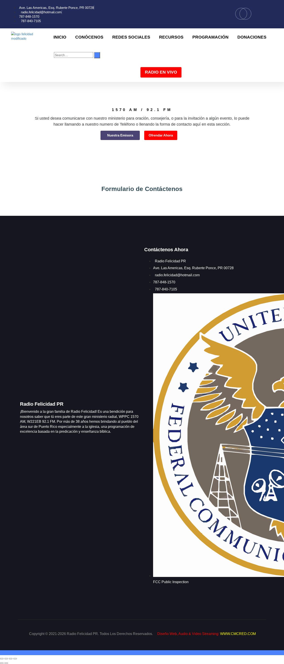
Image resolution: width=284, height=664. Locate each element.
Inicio (59, 37)
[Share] (10, 658)
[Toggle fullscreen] (6, 658)
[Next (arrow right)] (6, 663)
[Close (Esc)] (15, 658)
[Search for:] (73, 55)
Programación (210, 37)
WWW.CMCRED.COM (238, 634)
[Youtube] (245, 14)
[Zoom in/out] (2, 658)
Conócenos (89, 37)
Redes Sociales (131, 37)
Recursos (171, 37)
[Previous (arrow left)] (2, 663)
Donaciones (251, 37)
